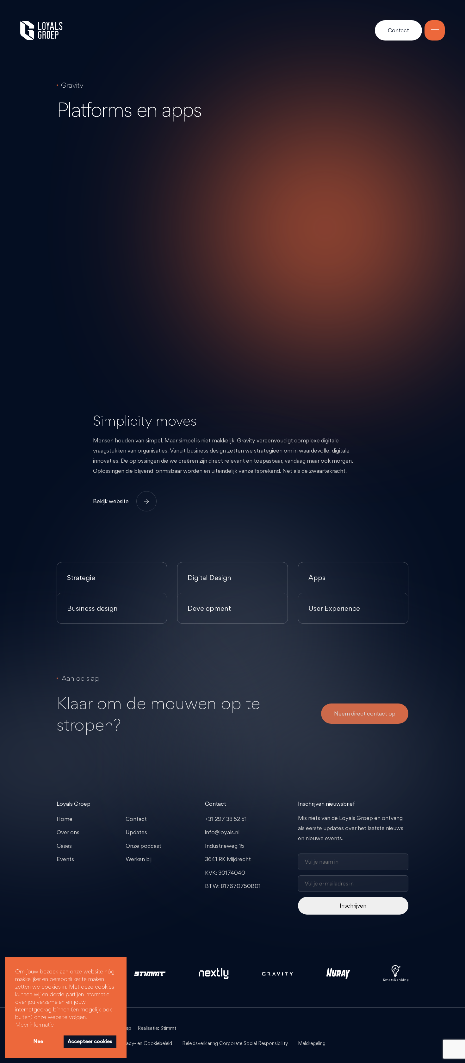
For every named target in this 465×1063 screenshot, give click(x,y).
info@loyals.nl (222, 832)
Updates (136, 832)
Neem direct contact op (364, 713)
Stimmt (168, 1028)
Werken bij (139, 859)
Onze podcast (143, 845)
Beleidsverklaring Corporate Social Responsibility (235, 1043)
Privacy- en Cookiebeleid (145, 1043)
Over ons (68, 832)
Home (64, 818)
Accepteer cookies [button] (90, 1041)
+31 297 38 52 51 (226, 818)
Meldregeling (312, 1043)
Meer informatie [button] (34, 1024)
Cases (64, 845)
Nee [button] (38, 1041)
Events (65, 859)
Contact (398, 30)
